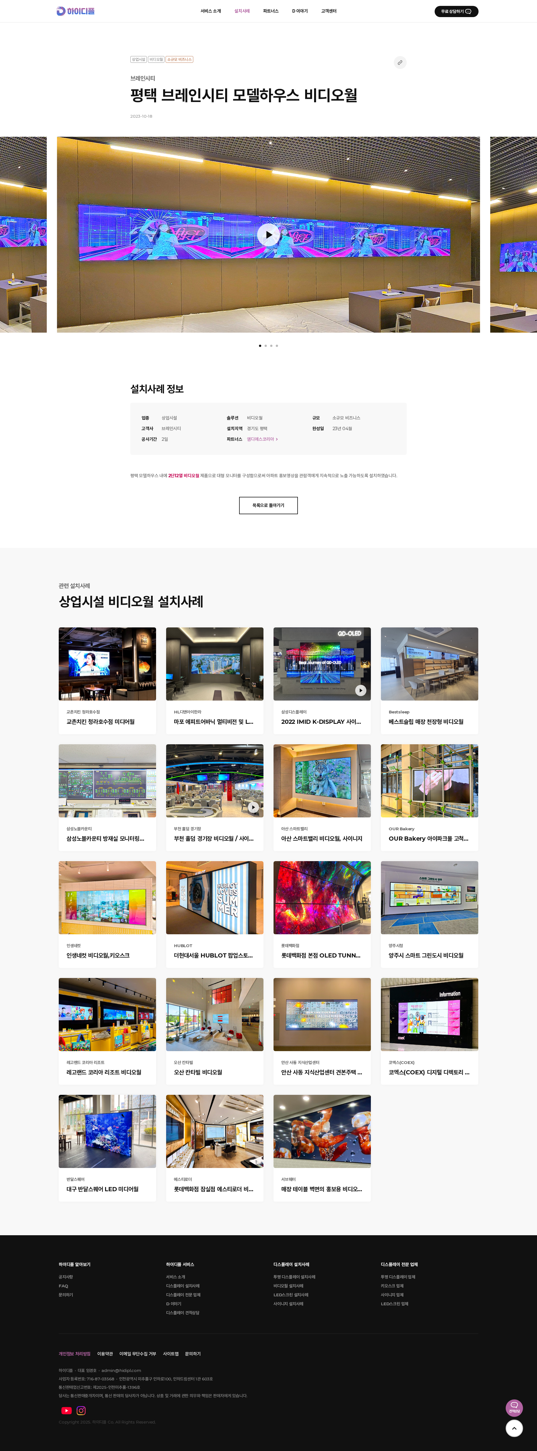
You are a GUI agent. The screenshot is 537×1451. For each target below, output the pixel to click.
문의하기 (66, 1294)
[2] (265, 345)
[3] (271, 345)
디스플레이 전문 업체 (183, 1294)
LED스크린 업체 (394, 1303)
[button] (22, 235)
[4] (276, 345)
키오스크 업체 (392, 1285)
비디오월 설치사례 (288, 1285)
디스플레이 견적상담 (182, 1312)
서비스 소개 (175, 1277)
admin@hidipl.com (121, 1370)
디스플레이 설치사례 (182, 1285)
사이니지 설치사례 (288, 1303)
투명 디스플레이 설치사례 (294, 1277)
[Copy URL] (400, 62)
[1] (260, 345)
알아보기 (75, 1264)
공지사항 (66, 1277)
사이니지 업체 (392, 1294)
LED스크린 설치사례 (291, 1294)
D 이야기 (173, 1303)
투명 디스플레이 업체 (398, 1277)
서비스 (180, 1264)
